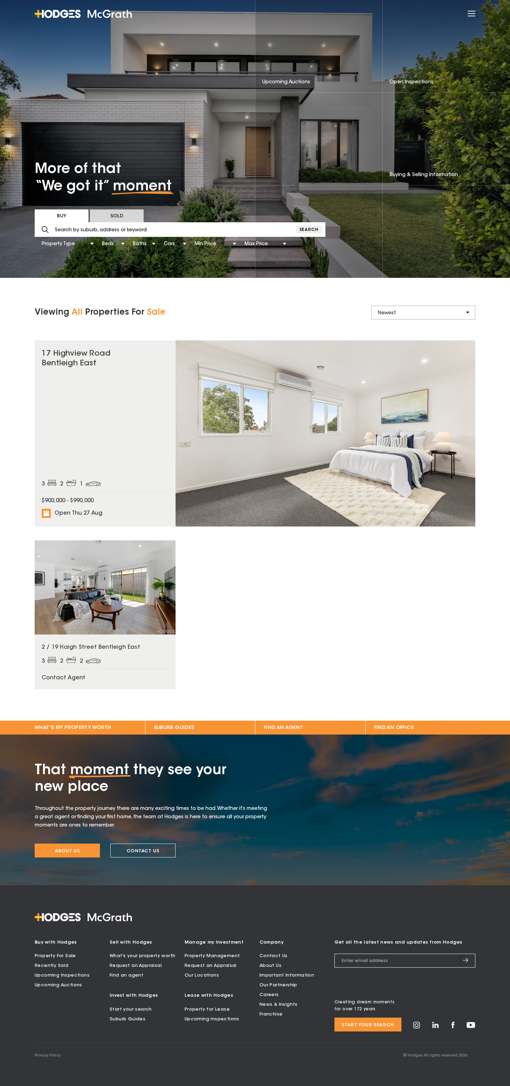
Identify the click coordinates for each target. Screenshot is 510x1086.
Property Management (212, 956)
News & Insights (279, 1004)
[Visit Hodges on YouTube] (471, 1027)
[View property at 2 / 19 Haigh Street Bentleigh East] (105, 614)
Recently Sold (51, 965)
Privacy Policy (48, 1056)
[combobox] (42, 244)
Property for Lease (207, 1009)
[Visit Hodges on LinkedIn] (435, 1027)
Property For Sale (55, 956)
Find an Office (394, 728)
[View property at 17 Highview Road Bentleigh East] (255, 433)
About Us (67, 851)
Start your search (131, 1009)
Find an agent (126, 975)
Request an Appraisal (136, 965)
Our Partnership (278, 985)
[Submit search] (45, 230)
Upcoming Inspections (62, 975)
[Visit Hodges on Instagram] (416, 1027)
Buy (61, 216)
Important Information (287, 975)
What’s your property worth (142, 956)
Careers (269, 995)
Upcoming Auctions (58, 985)
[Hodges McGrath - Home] (83, 14)
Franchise (271, 1014)
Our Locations (202, 975)
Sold (116, 216)
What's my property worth (73, 728)
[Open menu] (471, 13)
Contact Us (143, 851)
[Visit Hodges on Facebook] (452, 1027)
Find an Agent (283, 728)
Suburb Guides (174, 728)
